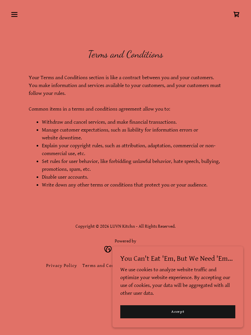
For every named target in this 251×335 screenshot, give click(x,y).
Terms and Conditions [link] (106, 265)
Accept (177, 311)
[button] (14, 14)
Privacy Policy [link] (61, 265)
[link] (236, 14)
